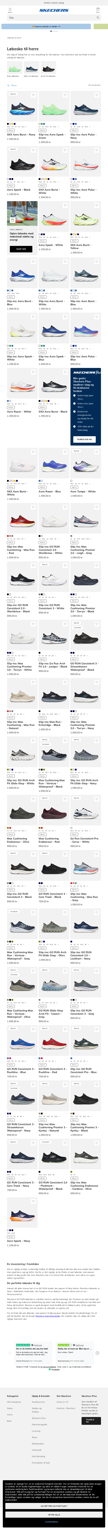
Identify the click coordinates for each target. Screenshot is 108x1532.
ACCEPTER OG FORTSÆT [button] (54, 1506)
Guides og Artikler (37, 1410)
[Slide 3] (55, 31)
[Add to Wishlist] (33, 95)
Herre (10, 1414)
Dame (10, 1408)
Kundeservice (38, 1402)
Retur (34, 1437)
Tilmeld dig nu (84, 439)
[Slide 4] (57, 31)
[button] (98, 10)
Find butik (36, 1450)
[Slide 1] (51, 31)
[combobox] (54, 17)
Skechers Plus (39, 1418)
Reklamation (38, 1443)
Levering (36, 1431)
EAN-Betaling (38, 1456)
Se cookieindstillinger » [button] (51, 1522)
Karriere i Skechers (66, 1408)
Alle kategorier (14, 1402)
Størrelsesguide (39, 1424)
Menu (10, 12)
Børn (9, 1421)
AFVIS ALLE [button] (54, 1514)
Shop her (21, 249)
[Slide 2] (53, 31)
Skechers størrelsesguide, (47, 1316)
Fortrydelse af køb (41, 1462)
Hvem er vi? (62, 1402)
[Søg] (98, 17)
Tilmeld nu (90, 1420)
